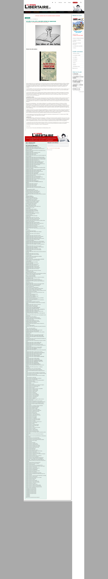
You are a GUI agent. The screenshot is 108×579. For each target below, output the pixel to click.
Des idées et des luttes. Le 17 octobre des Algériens (32, 463)
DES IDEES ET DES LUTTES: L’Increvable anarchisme (33, 164)
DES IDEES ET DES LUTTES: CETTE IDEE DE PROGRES (33, 368)
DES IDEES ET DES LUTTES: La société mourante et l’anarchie (34, 351)
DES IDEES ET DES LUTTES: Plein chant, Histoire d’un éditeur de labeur (35, 220)
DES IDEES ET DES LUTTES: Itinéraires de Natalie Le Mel (33, 170)
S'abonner (69, 2)
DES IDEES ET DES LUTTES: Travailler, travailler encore (33, 206)
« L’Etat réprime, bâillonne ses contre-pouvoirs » (32, 202)
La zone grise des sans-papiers (30, 240)
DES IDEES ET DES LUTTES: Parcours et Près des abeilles (33, 249)
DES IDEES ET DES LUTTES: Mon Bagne (31, 185)
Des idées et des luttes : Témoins (30, 426)
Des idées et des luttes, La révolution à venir (31, 443)
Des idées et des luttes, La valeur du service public (32, 447)
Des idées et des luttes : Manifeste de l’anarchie (32, 407)
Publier (65, 2)
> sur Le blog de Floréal (78, 82)
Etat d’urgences (28, 234)
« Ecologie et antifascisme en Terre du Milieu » (32, 198)
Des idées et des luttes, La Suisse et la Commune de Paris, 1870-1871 (35, 439)
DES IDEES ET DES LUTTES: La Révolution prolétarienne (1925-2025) (35, 259)
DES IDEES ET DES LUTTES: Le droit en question (32, 172)
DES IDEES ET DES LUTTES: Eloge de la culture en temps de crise (34, 223)
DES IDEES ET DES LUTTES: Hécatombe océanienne (33, 321)
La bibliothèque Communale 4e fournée (31, 493)
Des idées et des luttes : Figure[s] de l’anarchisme (32, 308)
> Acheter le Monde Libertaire (78, 38)
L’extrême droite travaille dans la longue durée (32, 190)
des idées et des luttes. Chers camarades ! (31, 471)
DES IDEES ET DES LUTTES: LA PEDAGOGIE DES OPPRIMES (34, 360)
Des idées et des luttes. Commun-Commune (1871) (32, 481)
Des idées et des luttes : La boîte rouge (31, 377)
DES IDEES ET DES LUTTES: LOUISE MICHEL (32, 173)
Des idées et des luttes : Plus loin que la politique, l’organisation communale (36, 373)
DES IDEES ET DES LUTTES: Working (31, 165)
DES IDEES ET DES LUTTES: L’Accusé (31, 154)
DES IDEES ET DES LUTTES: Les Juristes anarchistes (33, 267)
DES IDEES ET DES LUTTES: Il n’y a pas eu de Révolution (33, 318)
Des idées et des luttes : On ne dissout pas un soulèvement (33, 378)
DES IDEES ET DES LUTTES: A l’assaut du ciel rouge (33, 218)
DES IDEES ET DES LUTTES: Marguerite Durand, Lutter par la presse (35, 238)
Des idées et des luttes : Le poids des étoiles (31, 306)
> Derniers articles (76, 53)
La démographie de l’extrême (29, 271)
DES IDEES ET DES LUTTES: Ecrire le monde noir (32, 268)
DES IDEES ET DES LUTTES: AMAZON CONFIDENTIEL (33, 307)
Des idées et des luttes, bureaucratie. (30, 442)
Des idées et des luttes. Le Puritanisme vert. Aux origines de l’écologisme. (35, 453)
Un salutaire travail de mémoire (30, 319)
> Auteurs (74, 64)
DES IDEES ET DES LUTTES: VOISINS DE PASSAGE (33, 355)
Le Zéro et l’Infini (28, 208)
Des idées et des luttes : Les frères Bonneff (31, 393)
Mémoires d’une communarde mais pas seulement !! (33, 497)
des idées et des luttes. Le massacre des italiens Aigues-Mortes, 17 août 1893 (36, 475)
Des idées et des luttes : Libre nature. (31, 428)
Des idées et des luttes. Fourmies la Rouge (31, 480)
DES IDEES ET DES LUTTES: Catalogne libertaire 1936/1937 (33, 231)
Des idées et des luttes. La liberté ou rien (31, 454)
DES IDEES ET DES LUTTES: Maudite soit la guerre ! (33, 200)
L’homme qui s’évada (28, 255)
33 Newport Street (28, 216)
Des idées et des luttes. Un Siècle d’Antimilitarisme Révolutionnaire (34, 457)
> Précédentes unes (76, 66)
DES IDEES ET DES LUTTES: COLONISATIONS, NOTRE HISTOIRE (34, 335)
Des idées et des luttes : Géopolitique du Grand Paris (33, 301)
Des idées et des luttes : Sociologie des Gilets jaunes (33, 285)
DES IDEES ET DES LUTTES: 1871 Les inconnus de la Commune (34, 344)
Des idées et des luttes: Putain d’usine (31, 257)
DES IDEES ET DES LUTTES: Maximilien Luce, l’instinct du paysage (35, 241)
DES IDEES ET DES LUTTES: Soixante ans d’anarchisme (33, 304)
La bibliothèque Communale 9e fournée (31, 488)
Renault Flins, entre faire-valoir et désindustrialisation (33, 317)
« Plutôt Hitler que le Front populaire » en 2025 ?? (32, 201)
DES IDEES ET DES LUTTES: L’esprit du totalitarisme (33, 233)
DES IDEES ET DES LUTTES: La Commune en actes (32, 224)
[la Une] (52, 2)
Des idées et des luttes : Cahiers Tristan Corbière (32, 425)
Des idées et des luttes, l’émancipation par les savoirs (33, 446)
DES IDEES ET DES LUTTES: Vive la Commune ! (32, 253)
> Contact (74, 47)
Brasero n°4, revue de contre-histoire (30, 275)
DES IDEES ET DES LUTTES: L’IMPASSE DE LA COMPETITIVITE (34, 361)
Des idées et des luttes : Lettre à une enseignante (32, 394)
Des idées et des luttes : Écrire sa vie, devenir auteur (33, 409)
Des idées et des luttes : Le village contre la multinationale (33, 410)
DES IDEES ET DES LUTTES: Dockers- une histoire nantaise (34, 354)
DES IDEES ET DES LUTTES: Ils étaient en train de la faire (33, 147)
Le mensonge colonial (29, 300)
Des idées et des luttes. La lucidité (30, 479)
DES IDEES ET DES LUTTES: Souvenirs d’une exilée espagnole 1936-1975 (35, 169)
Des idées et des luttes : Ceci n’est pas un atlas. (32, 386)
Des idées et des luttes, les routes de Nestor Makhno (32, 437)
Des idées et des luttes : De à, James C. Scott (35, 292)
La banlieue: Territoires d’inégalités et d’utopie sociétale (33, 274)
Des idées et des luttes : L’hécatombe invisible (32, 389)
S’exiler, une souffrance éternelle (30, 325)
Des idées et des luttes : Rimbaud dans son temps (32, 320)
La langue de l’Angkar (29, 250)
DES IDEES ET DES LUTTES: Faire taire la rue (32, 153)
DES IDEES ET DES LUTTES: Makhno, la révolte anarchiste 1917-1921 (35, 336)
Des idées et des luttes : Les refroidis (30, 420)
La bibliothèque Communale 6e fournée (31, 491)
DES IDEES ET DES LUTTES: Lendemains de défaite (33, 239)
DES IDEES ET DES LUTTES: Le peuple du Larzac (32, 310)
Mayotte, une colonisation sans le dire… (31, 272)
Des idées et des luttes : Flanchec (30, 423)
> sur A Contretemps (76, 89)
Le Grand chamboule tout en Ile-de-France (31, 322)
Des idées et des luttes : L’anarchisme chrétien (32, 390)
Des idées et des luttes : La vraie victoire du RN (32, 396)
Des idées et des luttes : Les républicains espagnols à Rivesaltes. (34, 405)
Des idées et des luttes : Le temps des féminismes (32, 395)
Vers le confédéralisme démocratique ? (31, 204)
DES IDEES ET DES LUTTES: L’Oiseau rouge (32, 305)
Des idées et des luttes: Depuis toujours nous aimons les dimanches (35, 299)
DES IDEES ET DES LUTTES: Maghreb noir (31, 197)
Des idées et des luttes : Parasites (30, 387)
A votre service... (28, 337)
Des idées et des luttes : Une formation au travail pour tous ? (34, 421)
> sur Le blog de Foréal (77, 74)
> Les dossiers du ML (76, 55)
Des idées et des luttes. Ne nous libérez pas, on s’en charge (33, 477)
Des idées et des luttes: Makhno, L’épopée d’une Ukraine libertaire (34, 288)
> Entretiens (75, 60)
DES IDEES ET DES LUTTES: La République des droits (33, 152)
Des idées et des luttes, (29, 441)
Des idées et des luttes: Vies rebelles (30, 276)
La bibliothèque (28, 494)
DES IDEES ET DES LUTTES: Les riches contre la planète (33, 248)
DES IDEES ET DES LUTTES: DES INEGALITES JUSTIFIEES (34, 256)
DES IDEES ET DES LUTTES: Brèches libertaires (32, 180)
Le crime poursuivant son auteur (30, 207)
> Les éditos (75, 57)
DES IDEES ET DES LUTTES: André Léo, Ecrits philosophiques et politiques (36, 273)
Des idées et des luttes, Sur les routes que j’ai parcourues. (33, 438)
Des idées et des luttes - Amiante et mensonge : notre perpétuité (34, 388)
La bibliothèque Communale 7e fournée (31, 490)
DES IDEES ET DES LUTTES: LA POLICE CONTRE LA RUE (33, 342)
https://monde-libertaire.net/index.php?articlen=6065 (40, 22)
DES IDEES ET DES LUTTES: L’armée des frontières (32, 222)
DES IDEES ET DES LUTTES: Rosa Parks (31, 203)
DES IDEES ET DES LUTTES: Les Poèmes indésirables (33, 343)
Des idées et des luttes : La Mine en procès (31, 391)
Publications (60, 2)
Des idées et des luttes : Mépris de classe (31, 412)
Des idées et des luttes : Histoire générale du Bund (32, 406)
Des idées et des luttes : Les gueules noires (31, 413)
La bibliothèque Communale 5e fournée (31, 492)
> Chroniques (75, 59)
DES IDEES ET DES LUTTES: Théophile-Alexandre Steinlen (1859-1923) (35, 352)
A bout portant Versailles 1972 (30, 286)
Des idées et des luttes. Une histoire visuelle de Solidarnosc (34, 455)
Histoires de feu (28, 232)
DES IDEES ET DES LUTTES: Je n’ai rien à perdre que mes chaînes (34, 334)
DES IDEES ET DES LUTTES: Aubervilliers (31, 184)
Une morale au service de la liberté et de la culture (32, 219)
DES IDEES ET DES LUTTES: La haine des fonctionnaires (33, 284)
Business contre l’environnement (30, 221)
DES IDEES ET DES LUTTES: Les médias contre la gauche (33, 237)
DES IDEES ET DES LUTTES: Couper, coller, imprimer (33, 191)
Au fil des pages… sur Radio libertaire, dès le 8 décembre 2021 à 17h (35, 459)
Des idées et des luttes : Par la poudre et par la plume (33, 385)
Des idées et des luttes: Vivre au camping (31, 291)
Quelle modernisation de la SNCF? (30, 189)
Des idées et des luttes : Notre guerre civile (31, 374)
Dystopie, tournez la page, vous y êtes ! (31, 205)
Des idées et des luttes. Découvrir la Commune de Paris (33, 462)
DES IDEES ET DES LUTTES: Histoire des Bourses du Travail (34, 353)
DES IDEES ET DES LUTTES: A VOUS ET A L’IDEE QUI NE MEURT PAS (35, 309)
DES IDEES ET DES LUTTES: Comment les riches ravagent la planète (35, 283)
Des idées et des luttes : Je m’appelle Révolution (32, 287)
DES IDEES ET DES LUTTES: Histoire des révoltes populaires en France (35, 163)
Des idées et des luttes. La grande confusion (31, 476)
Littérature (37, 15)
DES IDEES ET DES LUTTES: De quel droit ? (32, 166)
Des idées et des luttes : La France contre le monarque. (33, 427)
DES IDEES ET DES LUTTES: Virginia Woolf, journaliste (33, 235)
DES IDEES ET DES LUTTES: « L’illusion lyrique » (32, 266)
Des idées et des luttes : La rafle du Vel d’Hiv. (32, 429)
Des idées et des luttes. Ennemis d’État (31, 478)
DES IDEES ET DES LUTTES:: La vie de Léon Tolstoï (33, 359)
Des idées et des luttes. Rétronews (30, 464)
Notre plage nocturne (28, 293)
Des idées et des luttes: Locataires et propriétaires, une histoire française (35, 372)
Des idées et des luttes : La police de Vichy (31, 422)
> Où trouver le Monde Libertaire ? (77, 44)
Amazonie (27, 269)
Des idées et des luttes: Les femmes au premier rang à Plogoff (34, 369)
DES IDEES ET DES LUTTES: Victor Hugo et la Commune (33, 270)
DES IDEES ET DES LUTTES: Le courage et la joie (32, 146)
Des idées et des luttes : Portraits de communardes (32, 411)
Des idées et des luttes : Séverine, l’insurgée (31, 408)
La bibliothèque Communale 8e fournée (31, 489)
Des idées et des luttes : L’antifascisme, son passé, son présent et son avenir (36, 290)
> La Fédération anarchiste (77, 46)
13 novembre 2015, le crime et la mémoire (31, 199)
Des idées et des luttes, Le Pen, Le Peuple (31, 440)
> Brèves (74, 62)
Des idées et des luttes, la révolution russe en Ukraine (33, 445)
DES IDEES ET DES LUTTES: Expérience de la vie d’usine (33, 186)
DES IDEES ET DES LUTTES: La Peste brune (32, 183)
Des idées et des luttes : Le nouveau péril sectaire (32, 424)
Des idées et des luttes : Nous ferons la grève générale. (33, 419)
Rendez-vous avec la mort (29, 258)
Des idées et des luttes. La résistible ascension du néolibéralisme (34, 458)
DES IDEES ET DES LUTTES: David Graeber (31, 215)
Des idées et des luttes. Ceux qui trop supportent (32, 456)
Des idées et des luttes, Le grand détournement (32, 444)
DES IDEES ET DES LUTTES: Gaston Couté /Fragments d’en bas (34, 171)
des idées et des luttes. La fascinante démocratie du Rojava (33, 472)
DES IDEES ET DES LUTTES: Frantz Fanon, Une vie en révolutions (34, 236)
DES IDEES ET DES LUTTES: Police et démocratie (32, 217)
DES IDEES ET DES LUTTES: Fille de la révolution (32, 254)
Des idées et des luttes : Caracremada (31, 392)
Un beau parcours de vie (29, 214)
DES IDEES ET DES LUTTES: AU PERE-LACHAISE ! (32, 358)
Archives (79, 12)
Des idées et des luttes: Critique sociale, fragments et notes (33, 289)
